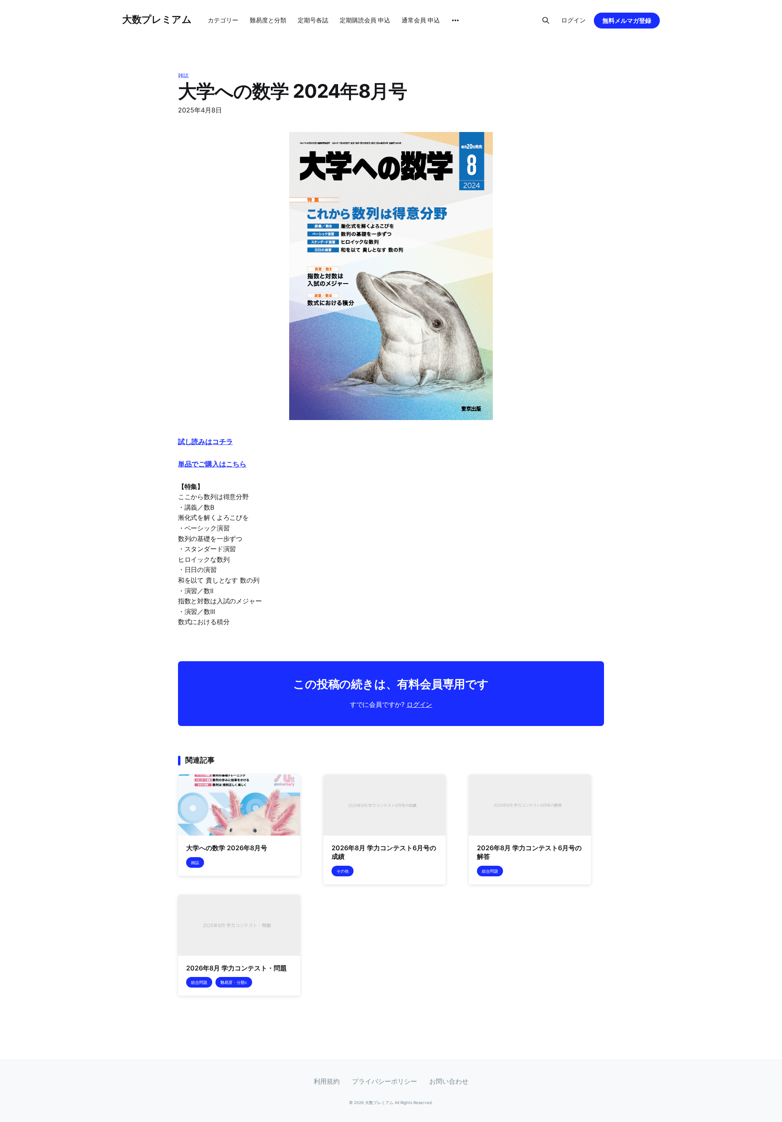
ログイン (573, 20)
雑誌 (183, 75)
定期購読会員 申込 (365, 20)
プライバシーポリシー (384, 1081)
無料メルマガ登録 (626, 20)
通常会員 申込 (421, 20)
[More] (455, 20)
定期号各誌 (313, 20)
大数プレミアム (156, 19)
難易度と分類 (268, 20)
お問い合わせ (448, 1081)
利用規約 (327, 1081)
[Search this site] (545, 20)
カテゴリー (223, 20)
